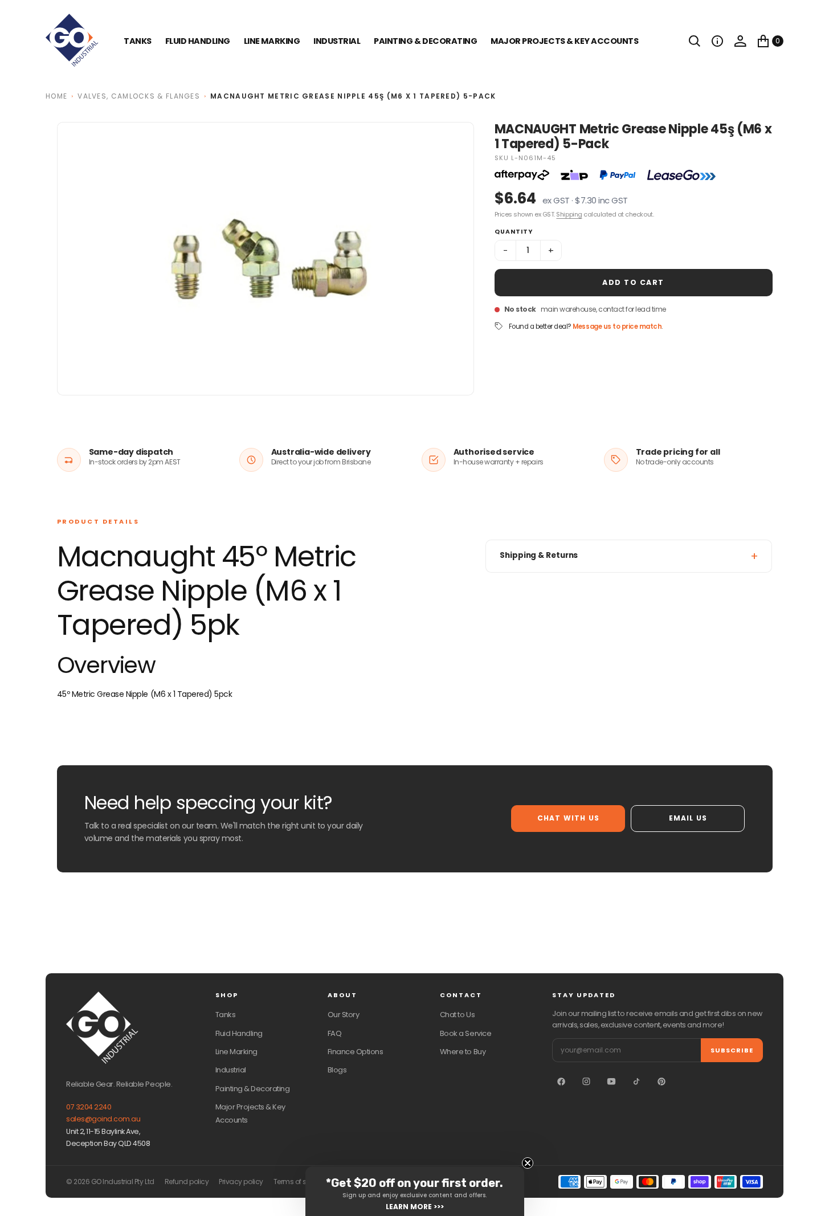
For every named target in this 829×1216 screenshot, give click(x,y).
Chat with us (568, 818)
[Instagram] (586, 1081)
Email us (688, 818)
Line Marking (272, 41)
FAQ (335, 1033)
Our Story (344, 1014)
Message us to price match (617, 326)
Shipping (569, 214)
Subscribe (731, 1050)
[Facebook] (561, 1081)
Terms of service (299, 1181)
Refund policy (187, 1181)
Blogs (337, 1069)
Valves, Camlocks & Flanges (138, 96)
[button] (717, 41)
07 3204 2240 (88, 1107)
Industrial (336, 41)
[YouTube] (611, 1081)
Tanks (225, 1014)
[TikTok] (636, 1081)
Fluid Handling (197, 41)
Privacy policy (241, 1181)
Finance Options (355, 1051)
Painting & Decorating (425, 41)
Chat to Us (457, 1014)
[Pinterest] (661, 1081)
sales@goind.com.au (103, 1119)
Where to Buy (462, 1051)
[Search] (694, 41)
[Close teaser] (527, 1163)
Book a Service (465, 1033)
